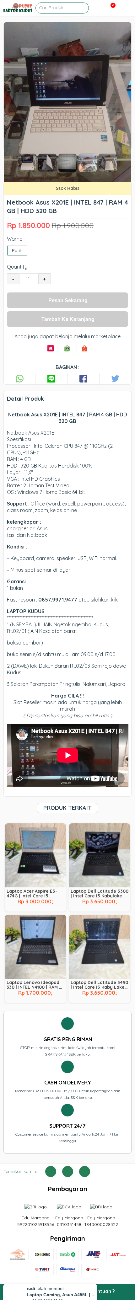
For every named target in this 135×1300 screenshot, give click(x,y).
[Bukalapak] (50, 348)
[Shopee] (84, 348)
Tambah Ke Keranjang (67, 319)
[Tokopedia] (67, 348)
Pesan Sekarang (68, 300)
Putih (17, 250)
